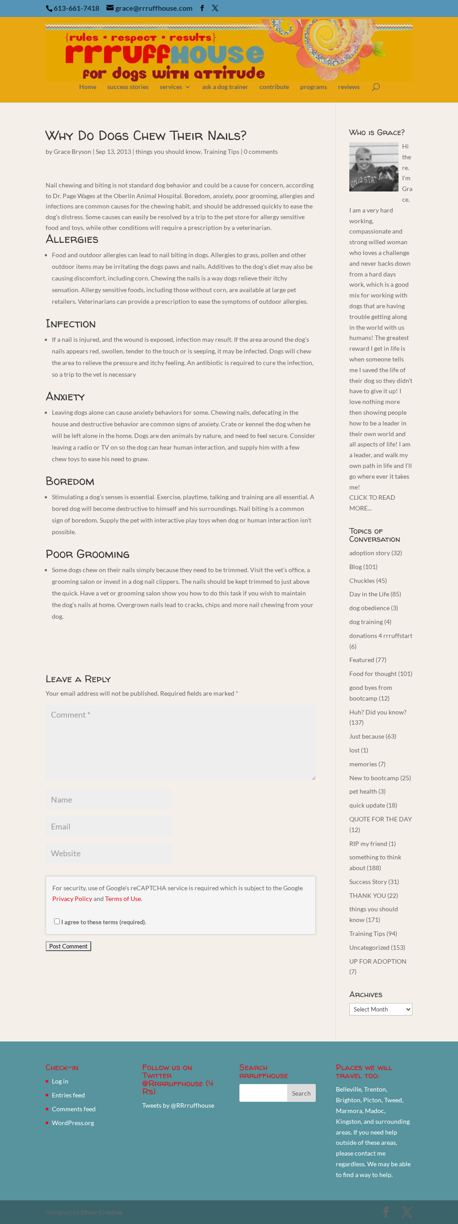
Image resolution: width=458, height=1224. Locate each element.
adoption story (369, 553)
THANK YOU (367, 895)
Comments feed (74, 1109)
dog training (366, 621)
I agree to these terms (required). (103, 922)
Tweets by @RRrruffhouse (178, 1105)
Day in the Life (369, 594)
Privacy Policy (72, 898)
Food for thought (373, 673)
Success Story (368, 881)
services (171, 87)
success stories (127, 87)
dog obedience (369, 608)
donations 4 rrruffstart (380, 635)
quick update (367, 805)
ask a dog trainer (225, 87)
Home (87, 87)
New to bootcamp (374, 778)
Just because (366, 736)
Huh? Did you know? (378, 712)
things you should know (168, 151)
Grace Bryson (72, 151)
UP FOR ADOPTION (378, 961)
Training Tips (221, 151)
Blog (355, 566)
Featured (361, 659)
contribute (274, 87)
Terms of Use (123, 898)
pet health (363, 791)
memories (363, 764)
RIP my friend (368, 843)
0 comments (261, 151)
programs (313, 87)
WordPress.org (73, 1122)
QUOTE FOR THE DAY (380, 819)
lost (354, 750)
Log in (60, 1081)
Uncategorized (369, 947)
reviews (349, 87)
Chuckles (362, 580)
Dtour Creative (101, 1212)
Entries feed (68, 1095)
